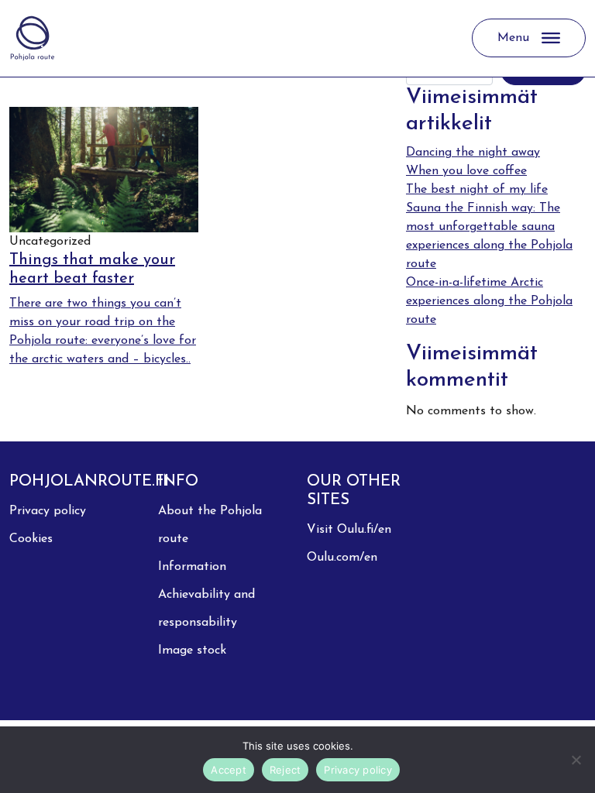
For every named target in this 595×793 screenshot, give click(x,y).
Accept (228, 770)
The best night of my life (477, 190)
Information (192, 567)
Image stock (192, 650)
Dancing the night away (473, 152)
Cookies (31, 539)
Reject (285, 770)
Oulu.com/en (342, 557)
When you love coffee (466, 171)
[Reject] (575, 759)
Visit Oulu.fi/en (349, 530)
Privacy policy (47, 511)
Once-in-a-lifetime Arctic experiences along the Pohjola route (489, 301)
